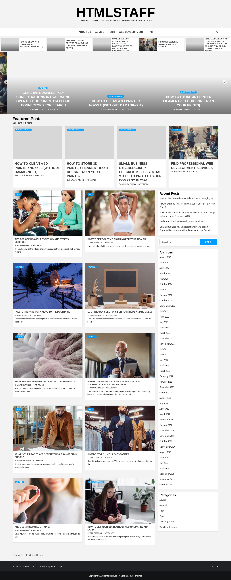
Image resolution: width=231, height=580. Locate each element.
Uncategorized (115, 96)
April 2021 (164, 408)
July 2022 (163, 349)
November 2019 (166, 479)
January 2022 (165, 381)
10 (37, 555)
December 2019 (166, 473)
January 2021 (165, 425)
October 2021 (165, 392)
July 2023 (163, 311)
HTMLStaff (115, 12)
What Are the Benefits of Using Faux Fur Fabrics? (45, 382)
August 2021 (165, 397)
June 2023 (164, 316)
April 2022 (164, 365)
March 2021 (164, 414)
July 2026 (163, 262)
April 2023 (164, 327)
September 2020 (167, 446)
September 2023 (167, 305)
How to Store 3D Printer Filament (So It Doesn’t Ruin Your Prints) (188, 101)
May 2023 (163, 322)
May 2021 (163, 403)
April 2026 (164, 267)
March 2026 (164, 273)
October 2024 (165, 284)
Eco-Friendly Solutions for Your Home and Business (120, 312)
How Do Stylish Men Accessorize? (108, 454)
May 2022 (163, 360)
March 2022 (164, 370)
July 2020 (163, 457)
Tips (150, 32)
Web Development (131, 32)
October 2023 (165, 300)
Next (41, 555)
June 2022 (164, 354)
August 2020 (165, 452)
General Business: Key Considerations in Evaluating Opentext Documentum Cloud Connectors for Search (185, 228)
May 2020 (163, 462)
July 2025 (163, 278)
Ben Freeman (180, 172)
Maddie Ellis (23, 315)
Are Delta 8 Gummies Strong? (32, 527)
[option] (23, 44)
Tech (111, 32)
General (176, 130)
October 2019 (165, 484)
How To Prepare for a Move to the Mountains (42, 312)
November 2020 (166, 435)
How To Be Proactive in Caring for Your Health (116, 239)
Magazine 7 (124, 575)
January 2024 (165, 295)
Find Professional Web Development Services (168, 44)
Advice (99, 32)
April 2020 (164, 468)
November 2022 (166, 343)
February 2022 (166, 376)
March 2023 (164, 332)
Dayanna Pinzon (110, 110)
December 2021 (166, 387)
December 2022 (166, 338)
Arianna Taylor (97, 315)
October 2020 (165, 441)
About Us (84, 32)
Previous (17, 555)
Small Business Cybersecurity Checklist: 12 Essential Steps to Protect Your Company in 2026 (140, 172)
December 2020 (166, 430)
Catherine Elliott (37, 110)
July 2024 (163, 289)
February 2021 (166, 419)
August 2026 (165, 257)
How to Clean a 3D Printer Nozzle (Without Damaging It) (31, 44)
